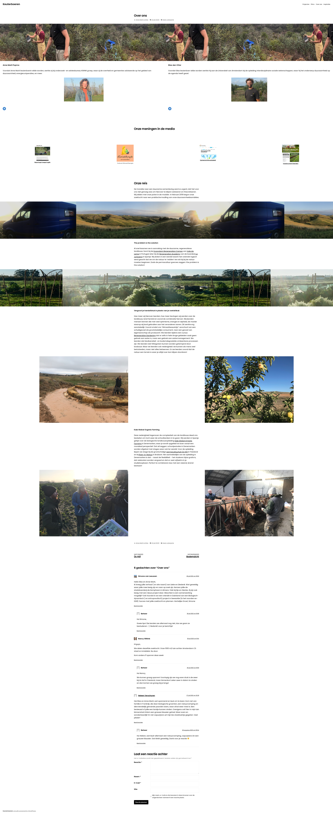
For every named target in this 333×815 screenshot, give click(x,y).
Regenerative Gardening (145, 335)
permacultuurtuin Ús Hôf (177, 452)
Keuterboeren (11, 4)
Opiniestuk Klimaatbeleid (208, 160)
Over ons (319, 4)
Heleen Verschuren (146, 695)
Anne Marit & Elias (142, 20)
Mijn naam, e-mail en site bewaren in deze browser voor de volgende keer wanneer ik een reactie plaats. (173, 796)
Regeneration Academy (169, 254)
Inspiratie (327, 4)
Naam (137, 776)
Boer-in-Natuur (146, 454)
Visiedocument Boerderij (290, 163)
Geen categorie (168, 20)
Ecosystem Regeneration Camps (168, 251)
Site (135, 789)
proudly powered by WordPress (25, 811)
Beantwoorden (138, 606)
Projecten (306, 4)
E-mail (137, 783)
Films (312, 4)
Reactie (138, 762)
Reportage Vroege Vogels (42, 162)
